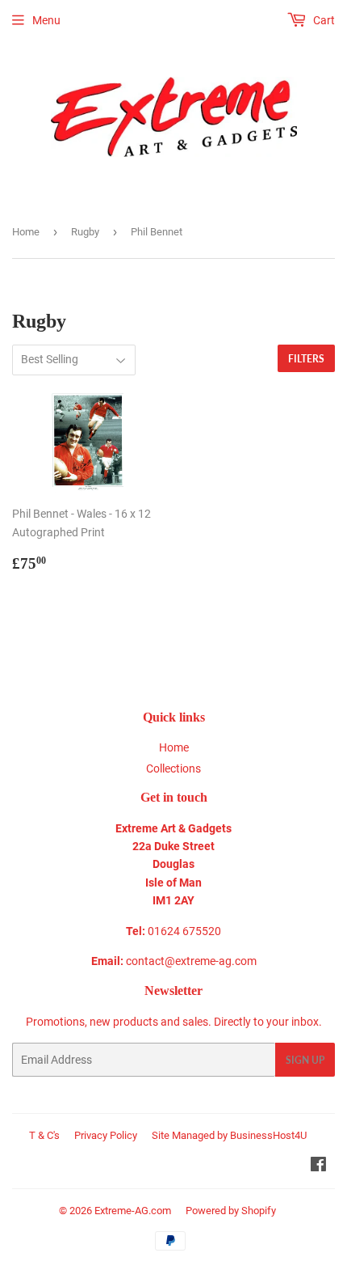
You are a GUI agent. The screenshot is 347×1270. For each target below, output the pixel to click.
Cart (323, 20)
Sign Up (305, 1060)
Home (26, 232)
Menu (46, 20)
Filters (306, 359)
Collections (173, 768)
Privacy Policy (105, 1135)
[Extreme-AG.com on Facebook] (318, 1166)
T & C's (44, 1135)
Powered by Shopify (231, 1210)
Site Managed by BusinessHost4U (229, 1135)
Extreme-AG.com (132, 1210)
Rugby (85, 232)
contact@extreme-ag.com (191, 961)
